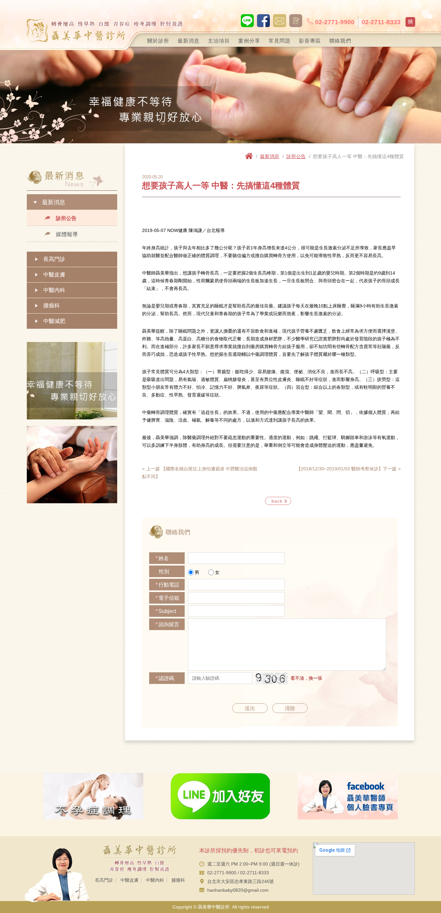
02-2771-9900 (334, 22)
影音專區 (310, 41)
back (277, 501)
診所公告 (66, 218)
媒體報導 (67, 234)
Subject (166, 611)
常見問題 (280, 41)
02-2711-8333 (381, 22)
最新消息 (189, 41)
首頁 (249, 156)
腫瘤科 (51, 306)
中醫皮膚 (54, 275)
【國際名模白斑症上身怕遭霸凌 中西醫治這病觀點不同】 (199, 472)
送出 (250, 708)
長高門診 (54, 259)
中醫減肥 (54, 321)
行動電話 (167, 584)
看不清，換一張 (306, 678)
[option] (220, 95)
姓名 (162, 558)
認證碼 (165, 678)
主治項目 (219, 41)
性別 (164, 571)
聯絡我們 (340, 41)
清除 (290, 708)
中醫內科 (54, 290)
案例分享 (249, 41)
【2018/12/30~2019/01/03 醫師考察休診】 (346, 468)
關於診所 (158, 41)
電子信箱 (167, 598)
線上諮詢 (279, 20)
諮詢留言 (167, 624)
